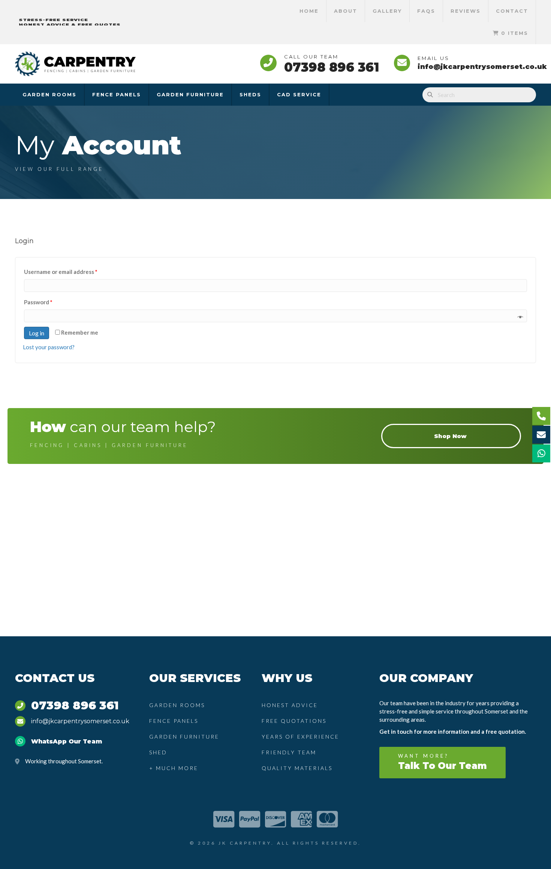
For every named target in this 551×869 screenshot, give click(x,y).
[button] (442, 762)
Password (38, 302)
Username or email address (60, 271)
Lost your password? (49, 347)
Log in (36, 333)
